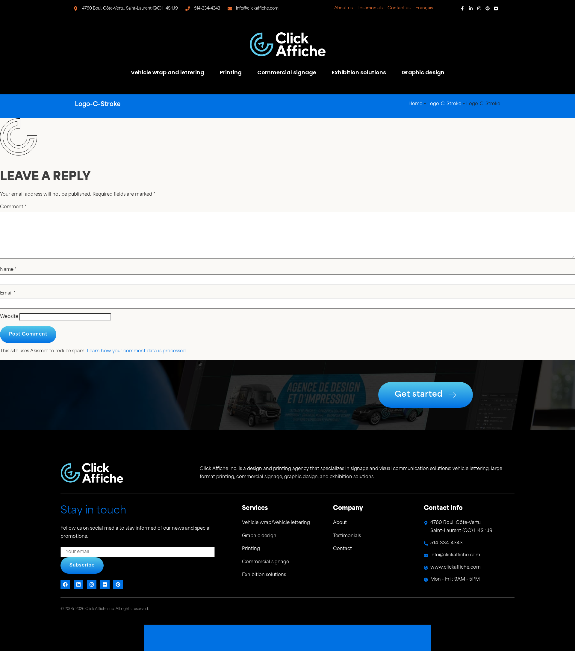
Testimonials (370, 8)
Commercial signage (286, 72)
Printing (231, 72)
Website (9, 317)
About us (343, 8)
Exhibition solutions (359, 72)
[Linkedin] (78, 584)
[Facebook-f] (462, 8)
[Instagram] (479, 8)
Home (415, 104)
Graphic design (423, 72)
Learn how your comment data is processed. (137, 351)
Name (8, 270)
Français (424, 8)
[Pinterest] (487, 8)
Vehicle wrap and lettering (167, 72)
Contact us (399, 8)
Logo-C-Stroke (444, 104)
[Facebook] (65, 584)
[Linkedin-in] (471, 8)
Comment (13, 207)
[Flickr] (496, 8)
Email (8, 293)
